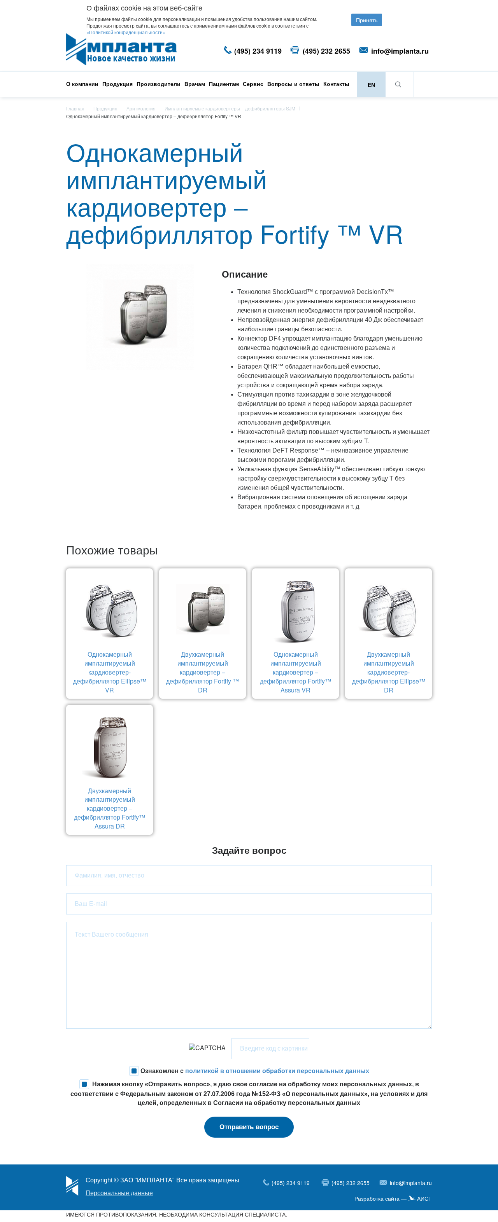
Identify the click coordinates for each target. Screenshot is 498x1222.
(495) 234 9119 (258, 51)
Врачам (194, 83)
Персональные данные (119, 1193)
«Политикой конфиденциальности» (125, 32)
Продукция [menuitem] (105, 108)
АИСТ (424, 1199)
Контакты (336, 83)
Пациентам (224, 83)
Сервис (253, 83)
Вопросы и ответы (293, 83)
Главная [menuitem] (75, 108)
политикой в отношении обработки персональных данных (277, 1070)
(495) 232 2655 (326, 51)
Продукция (117, 83)
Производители (159, 83)
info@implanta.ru (400, 51)
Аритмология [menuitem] (141, 108)
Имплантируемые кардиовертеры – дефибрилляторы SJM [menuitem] (230, 108)
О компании (82, 83)
